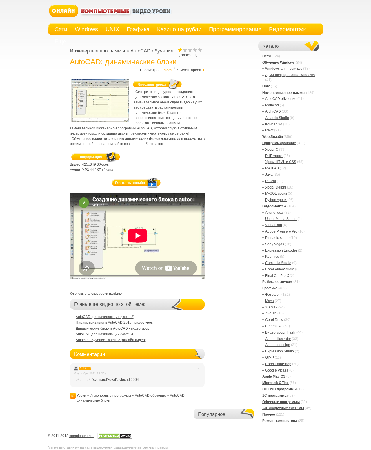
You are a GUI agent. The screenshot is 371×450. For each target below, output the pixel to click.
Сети (266, 56)
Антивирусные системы (283, 408)
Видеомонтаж (274, 206)
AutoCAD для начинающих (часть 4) (105, 334)
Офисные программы (281, 402)
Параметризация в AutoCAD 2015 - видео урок (114, 323)
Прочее (268, 414)
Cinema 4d (274, 326)
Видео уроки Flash (280, 332)
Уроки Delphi (275, 187)
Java (269, 175)
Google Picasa (276, 370)
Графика (269, 288)
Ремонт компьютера (279, 421)
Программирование (279, 143)
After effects (274, 213)
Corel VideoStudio (279, 269)
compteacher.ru (81, 436)
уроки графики (111, 294)
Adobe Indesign (277, 345)
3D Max (271, 307)
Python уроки (276, 200)
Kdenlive (272, 257)
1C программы (275, 396)
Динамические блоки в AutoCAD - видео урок (112, 328)
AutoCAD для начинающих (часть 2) (105, 317)
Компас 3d (273, 124)
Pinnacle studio (277, 238)
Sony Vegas (274, 244)
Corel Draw (274, 320)
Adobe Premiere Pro (281, 231)
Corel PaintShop (278, 364)
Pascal (270, 181)
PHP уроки (274, 156)
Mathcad (272, 105)
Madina (85, 368)
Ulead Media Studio (281, 219)
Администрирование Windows (290, 75)
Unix (266, 86)
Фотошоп (273, 294)
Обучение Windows (278, 63)
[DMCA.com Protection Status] (114, 438)
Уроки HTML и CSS (280, 162)
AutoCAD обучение (151, 51)
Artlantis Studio (277, 118)
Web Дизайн (272, 137)
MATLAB (272, 168)
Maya (269, 301)
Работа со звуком (277, 282)
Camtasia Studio (278, 263)
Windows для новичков (283, 69)
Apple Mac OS (273, 376)
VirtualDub (273, 225)
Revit (269, 130)
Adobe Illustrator (278, 339)
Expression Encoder (281, 250)
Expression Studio (279, 351)
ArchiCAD (273, 111)
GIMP (269, 358)
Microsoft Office (275, 383)
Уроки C (271, 149)
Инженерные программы (97, 51)
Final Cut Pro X (277, 276)
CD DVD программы (279, 389)
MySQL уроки (276, 193)
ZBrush (271, 313)
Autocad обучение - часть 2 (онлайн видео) (111, 340)
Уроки (81, 396)
